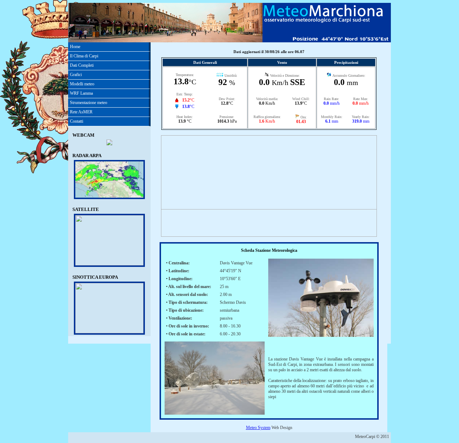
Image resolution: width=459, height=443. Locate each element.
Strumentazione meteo (88, 102)
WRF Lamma (81, 93)
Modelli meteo (82, 83)
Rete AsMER (81, 111)
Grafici (76, 74)
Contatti (76, 121)
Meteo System (258, 427)
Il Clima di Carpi (84, 55)
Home (75, 46)
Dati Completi (82, 65)
